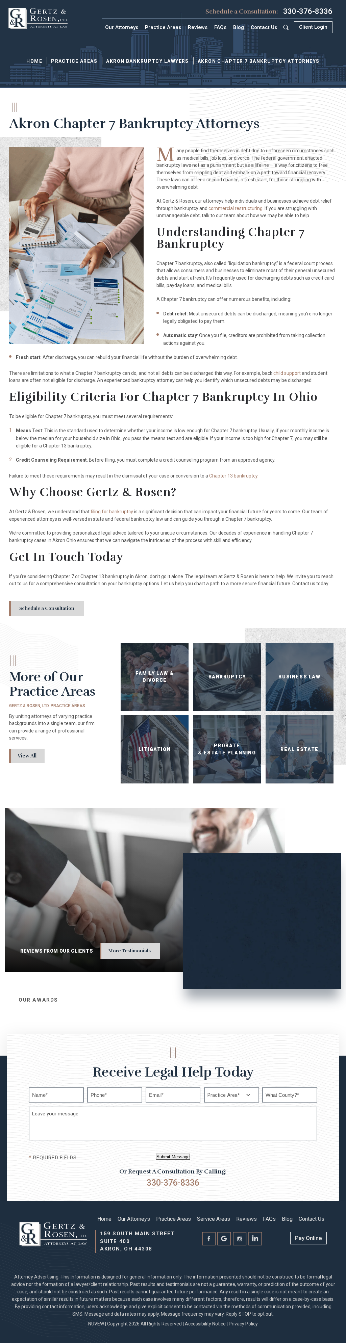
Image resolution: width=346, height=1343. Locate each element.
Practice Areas (163, 27)
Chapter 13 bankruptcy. (233, 476)
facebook (209, 1239)
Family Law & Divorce (155, 677)
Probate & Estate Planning (227, 749)
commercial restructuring (235, 208)
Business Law (299, 677)
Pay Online (308, 1238)
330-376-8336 (307, 11)
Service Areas (213, 1219)
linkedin (255, 1239)
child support (287, 373)
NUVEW (96, 1323)
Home (104, 1219)
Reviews (197, 27)
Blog (238, 27)
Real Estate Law (299, 749)
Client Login (313, 27)
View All (27, 756)
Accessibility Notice (205, 1323)
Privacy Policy (243, 1323)
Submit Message (173, 1156)
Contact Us (264, 27)
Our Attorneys (121, 27)
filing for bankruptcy (112, 511)
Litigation (155, 749)
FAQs (220, 27)
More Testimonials (129, 951)
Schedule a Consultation (46, 608)
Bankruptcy (227, 677)
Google (224, 1239)
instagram (240, 1239)
